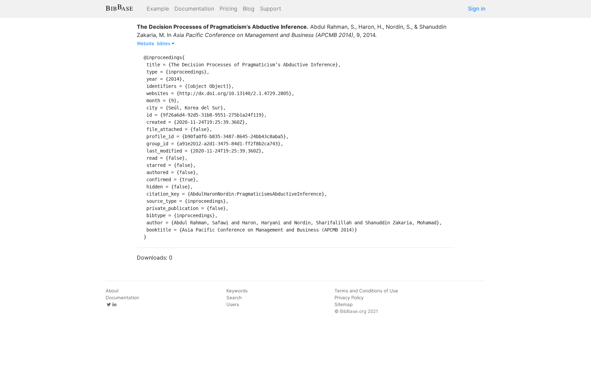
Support (270, 8)
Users (232, 304)
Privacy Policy (349, 297)
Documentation (194, 8)
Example (158, 8)
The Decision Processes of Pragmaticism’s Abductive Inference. (222, 26)
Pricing (228, 8)
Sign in (476, 8)
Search (234, 297)
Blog (248, 8)
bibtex (164, 43)
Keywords (237, 290)
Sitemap (343, 304)
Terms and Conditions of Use (366, 290)
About (112, 290)
